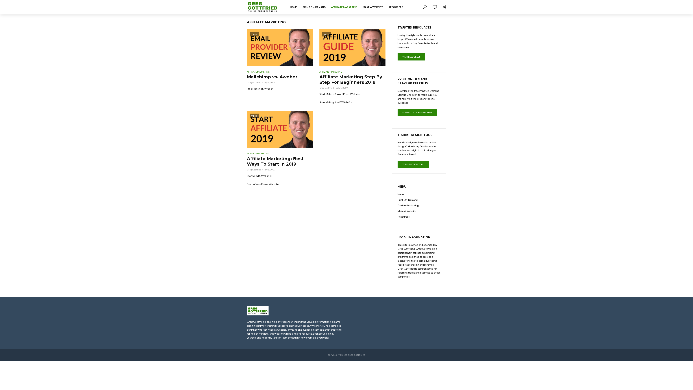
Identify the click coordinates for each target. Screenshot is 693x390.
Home (293, 7)
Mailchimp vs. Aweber (272, 76)
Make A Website (373, 7)
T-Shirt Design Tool (413, 164)
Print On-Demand (314, 7)
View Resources (411, 56)
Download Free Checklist (417, 112)
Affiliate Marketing (344, 7)
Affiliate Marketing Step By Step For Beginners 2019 (350, 79)
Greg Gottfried (254, 82)
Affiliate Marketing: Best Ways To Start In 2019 (275, 161)
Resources (396, 7)
